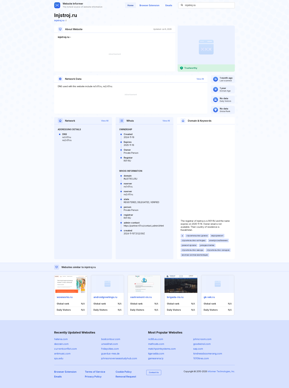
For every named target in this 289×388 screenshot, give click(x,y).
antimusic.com (62, 353)
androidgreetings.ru (105, 297)
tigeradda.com (156, 353)
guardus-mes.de (110, 353)
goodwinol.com (202, 343)
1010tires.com (201, 358)
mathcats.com (156, 343)
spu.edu (58, 358)
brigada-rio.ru (175, 297)
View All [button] (200, 79)
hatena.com (61, 339)
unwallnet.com (109, 343)
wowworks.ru (65, 297)
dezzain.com (61, 343)
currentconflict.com (65, 348)
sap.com (198, 348)
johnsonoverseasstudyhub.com (119, 358)
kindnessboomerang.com (207, 353)
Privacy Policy (93, 376)
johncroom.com (202, 339)
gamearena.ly (155, 358)
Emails (168, 5)
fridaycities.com (110, 348)
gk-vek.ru (209, 297)
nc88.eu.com (155, 339)
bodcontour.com (110, 339)
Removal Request (126, 376)
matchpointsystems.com (162, 348)
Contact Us (154, 372)
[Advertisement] (115, 62)
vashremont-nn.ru (141, 297)
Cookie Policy (124, 371)
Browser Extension (149, 5)
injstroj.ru (59, 20)
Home (130, 5)
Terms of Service (95, 371)
